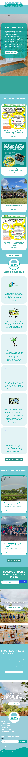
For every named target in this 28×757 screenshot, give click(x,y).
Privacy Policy (5, 752)
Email (2, 738)
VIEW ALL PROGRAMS (14, 459)
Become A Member (13, 53)
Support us (5, 725)
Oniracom (7, 754)
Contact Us (5, 723)
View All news (14, 560)
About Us (4, 721)
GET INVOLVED (14, 608)
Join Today (14, 704)
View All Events (14, 255)
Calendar (5, 727)
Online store (6, 729)
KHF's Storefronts (14, 672)
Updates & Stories (8, 731)
